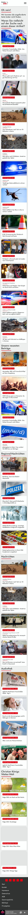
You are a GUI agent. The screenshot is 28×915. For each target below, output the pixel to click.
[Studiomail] (17, 880)
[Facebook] (10, 880)
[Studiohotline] (21, 880)
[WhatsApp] (6, 880)
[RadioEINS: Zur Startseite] (12, 3)
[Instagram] (14, 880)
